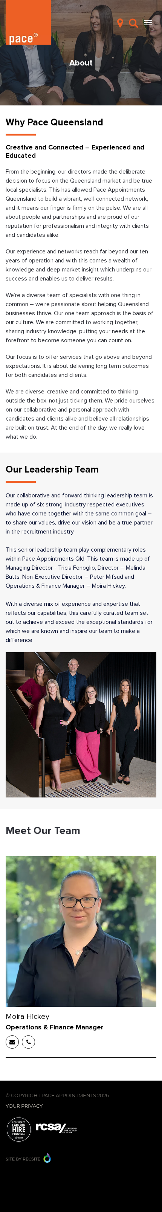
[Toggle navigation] (148, 22)
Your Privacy (24, 1106)
